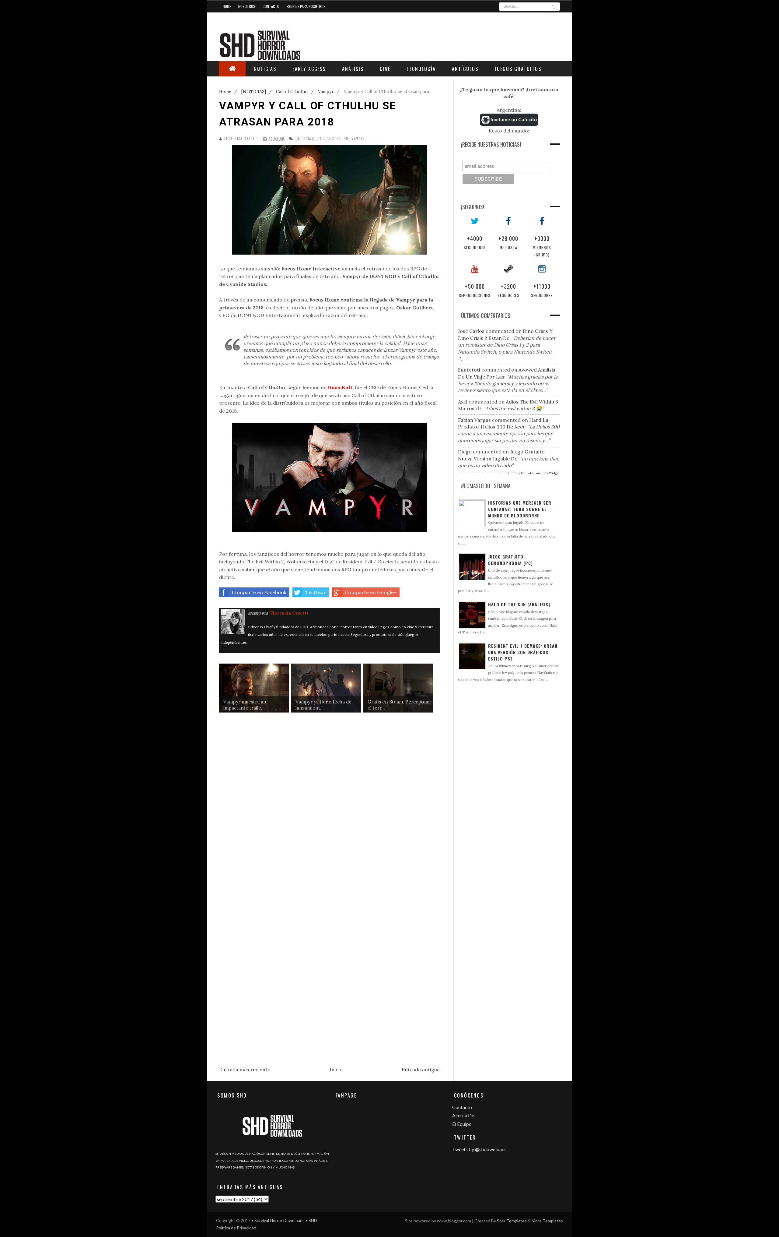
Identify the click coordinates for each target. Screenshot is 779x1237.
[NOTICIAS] (305, 138)
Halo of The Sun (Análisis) (519, 604)
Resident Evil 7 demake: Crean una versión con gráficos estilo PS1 (522, 652)
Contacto (271, 6)
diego (465, 452)
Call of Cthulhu (333, 138)
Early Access (309, 68)
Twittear (315, 592)
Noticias (265, 68)
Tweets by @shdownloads (479, 1149)
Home (227, 6)
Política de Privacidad (236, 1227)
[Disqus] (329, 812)
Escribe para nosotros (306, 6)
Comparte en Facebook (259, 592)
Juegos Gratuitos (517, 68)
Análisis (353, 68)
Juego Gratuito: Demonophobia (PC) (510, 559)
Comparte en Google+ (370, 592)
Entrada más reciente (244, 1069)
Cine (385, 68)
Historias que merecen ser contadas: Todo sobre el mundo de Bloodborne (519, 509)
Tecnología (421, 68)
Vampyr (358, 138)
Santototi (469, 370)
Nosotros (246, 6)
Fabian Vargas (474, 420)
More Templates (547, 1220)
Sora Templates (512, 1220)
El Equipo (462, 1124)
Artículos (465, 68)
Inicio (336, 1069)
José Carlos (471, 331)
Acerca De (463, 1115)
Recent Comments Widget (540, 473)
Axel (462, 402)
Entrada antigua (421, 1069)
